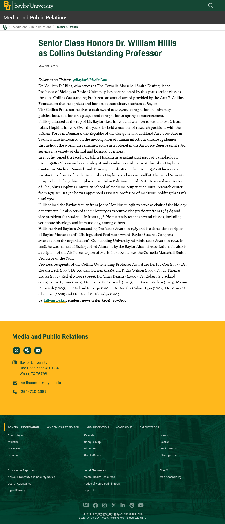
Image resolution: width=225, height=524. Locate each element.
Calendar (90, 435)
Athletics (13, 442)
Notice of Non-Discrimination (102, 483)
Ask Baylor (14, 448)
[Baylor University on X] (112, 507)
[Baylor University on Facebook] (94, 507)
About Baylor (16, 435)
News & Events (67, 27)
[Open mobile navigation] (219, 6)
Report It (89, 490)
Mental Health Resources (99, 477)
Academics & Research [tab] (62, 427)
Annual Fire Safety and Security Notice (31, 477)
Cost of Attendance (19, 483)
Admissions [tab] (124, 427)
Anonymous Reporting (21, 470)
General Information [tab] (23, 427)
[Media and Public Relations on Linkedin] (38, 350)
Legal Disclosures (95, 470)
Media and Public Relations (36, 17)
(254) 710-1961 (33, 391)
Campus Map (92, 442)
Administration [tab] (97, 427)
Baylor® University (108, 513)
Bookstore (14, 455)
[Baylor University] (28, 5)
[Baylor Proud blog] (85, 507)
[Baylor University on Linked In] (121, 507)
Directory (90, 448)
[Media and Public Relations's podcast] (27, 350)
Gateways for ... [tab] (151, 427)
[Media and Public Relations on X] (16, 350)
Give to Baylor (92, 455)
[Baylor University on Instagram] (103, 507)
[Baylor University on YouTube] (140, 507)
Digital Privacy (16, 490)
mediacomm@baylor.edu (40, 382)
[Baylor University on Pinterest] (131, 507)
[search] (208, 6)
